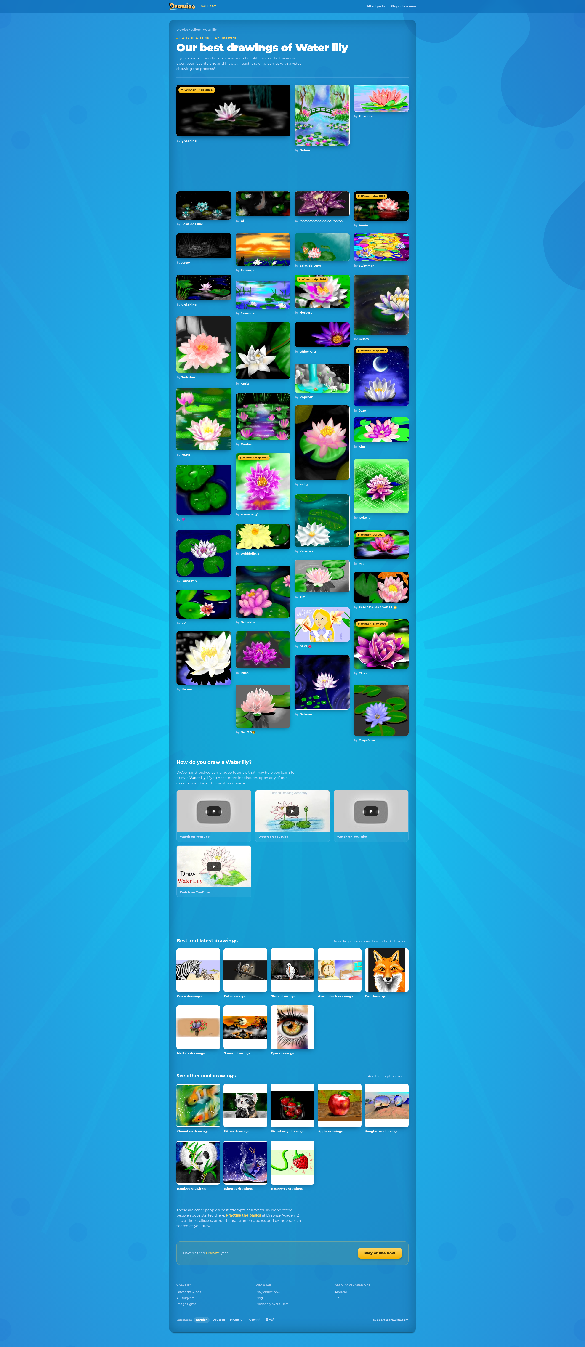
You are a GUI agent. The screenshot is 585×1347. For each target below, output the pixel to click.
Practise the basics (243, 1215)
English (201, 1319)
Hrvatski (236, 1319)
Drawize (182, 29)
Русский (254, 1319)
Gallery (196, 29)
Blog (259, 1298)
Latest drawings (188, 1292)
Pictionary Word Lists (272, 1304)
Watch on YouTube (195, 836)
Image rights (186, 1304)
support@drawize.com (391, 1320)
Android (341, 1292)
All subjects (376, 6)
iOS (337, 1298)
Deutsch (219, 1319)
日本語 (270, 1319)
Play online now (403, 6)
